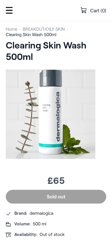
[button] (9, 11)
